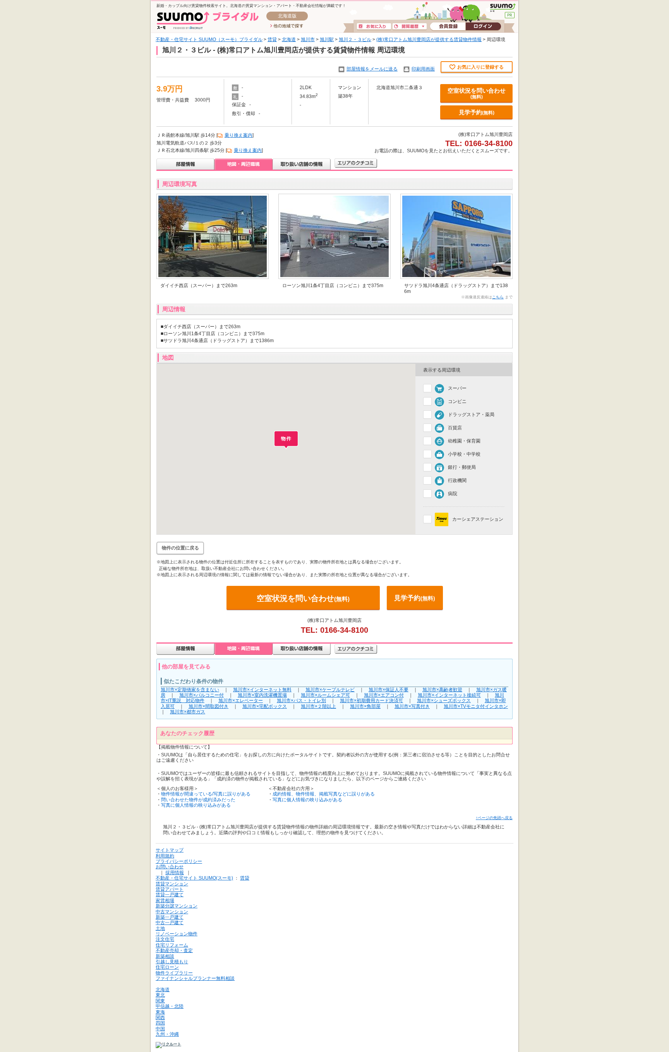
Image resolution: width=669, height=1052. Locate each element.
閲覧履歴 (410, 26)
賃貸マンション (172, 884)
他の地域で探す (286, 26)
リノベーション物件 (176, 934)
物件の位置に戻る (180, 548)
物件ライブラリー (174, 973)
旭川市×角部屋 (365, 706)
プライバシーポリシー (179, 861)
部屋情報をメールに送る (372, 69)
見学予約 (476, 112)
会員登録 (447, 26)
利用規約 (165, 856)
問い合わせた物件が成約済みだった (198, 799)
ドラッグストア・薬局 (471, 415)
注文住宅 (165, 939)
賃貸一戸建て (170, 894)
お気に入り (374, 26)
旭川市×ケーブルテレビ (330, 689)
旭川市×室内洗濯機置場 (262, 695)
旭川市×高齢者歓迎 (442, 689)
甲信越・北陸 (170, 1006)
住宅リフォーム (172, 945)
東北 (160, 995)
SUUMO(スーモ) (503, 7)
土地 (160, 928)
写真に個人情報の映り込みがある (196, 805)
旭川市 (308, 39)
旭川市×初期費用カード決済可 (371, 700)
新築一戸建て (170, 917)
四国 (160, 1023)
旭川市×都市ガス (187, 712)
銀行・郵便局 (462, 467)
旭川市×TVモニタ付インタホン (476, 706)
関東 (160, 1001)
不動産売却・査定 (174, 950)
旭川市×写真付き (412, 706)
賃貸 (272, 39)
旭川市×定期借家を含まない (190, 689)
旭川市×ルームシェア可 (325, 695)
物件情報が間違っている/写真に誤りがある (205, 794)
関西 (160, 1017)
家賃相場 (165, 900)
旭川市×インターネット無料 (262, 689)
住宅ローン (167, 967)
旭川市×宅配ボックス (264, 706)
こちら (498, 297)
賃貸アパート (170, 889)
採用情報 (174, 872)
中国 (160, 1028)
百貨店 (455, 428)
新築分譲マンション (176, 906)
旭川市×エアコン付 (384, 695)
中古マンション (172, 911)
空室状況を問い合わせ (477, 93)
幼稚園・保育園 (464, 441)
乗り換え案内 (238, 135)
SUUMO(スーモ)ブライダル (208, 20)
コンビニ (457, 402)
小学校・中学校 (464, 454)
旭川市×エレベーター (240, 700)
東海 (160, 1012)
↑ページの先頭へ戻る (494, 818)
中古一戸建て (170, 922)
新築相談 (165, 956)
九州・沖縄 (167, 1034)
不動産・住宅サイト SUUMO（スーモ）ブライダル (209, 39)
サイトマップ (170, 850)
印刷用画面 (423, 69)
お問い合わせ (170, 866)
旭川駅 (327, 39)
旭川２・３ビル (355, 39)
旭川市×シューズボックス (444, 700)
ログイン (483, 26)
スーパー (457, 388)
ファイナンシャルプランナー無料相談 (195, 978)
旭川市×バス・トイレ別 (301, 700)
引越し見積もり (172, 961)
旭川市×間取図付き (208, 706)
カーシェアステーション (477, 519)
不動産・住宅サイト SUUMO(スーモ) (194, 878)
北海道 (289, 39)
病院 (452, 494)
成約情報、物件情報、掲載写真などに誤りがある (324, 794)
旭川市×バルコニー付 (201, 695)
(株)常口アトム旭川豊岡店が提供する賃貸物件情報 (429, 39)
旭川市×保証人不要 (388, 689)
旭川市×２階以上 (318, 706)
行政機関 (457, 481)
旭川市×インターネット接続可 (449, 695)
